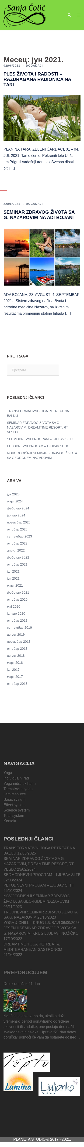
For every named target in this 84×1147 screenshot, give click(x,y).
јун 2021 (13, 578)
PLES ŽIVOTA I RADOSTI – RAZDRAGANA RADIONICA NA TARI (37, 79)
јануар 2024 (16, 515)
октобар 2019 (17, 620)
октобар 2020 (17, 599)
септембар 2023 (19, 536)
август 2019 (16, 634)
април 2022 (16, 550)
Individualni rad (16, 778)
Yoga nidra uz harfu (20, 784)
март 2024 (15, 501)
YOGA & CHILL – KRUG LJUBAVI (32, 923)
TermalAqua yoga (18, 789)
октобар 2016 (17, 683)
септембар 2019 (19, 627)
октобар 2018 (17, 648)
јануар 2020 (16, 613)
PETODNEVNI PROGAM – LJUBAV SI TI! (37, 446)
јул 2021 (13, 571)
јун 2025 (13, 494)
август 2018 (16, 655)
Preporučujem (25, 972)
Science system (17, 810)
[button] (69, 15)
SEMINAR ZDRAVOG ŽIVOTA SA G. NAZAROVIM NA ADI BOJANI (39, 214)
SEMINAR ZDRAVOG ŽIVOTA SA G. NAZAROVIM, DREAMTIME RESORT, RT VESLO (37, 427)
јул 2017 (13, 669)
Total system (14, 816)
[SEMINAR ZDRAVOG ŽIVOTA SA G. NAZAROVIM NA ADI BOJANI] (42, 257)
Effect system (14, 805)
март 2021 (15, 585)
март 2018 (15, 662)
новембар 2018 (19, 641)
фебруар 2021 (18, 592)
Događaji (34, 65)
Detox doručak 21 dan (22, 984)
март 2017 (15, 676)
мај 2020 (13, 606)
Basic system (14, 799)
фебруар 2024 (18, 508)
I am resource (15, 794)
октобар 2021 (17, 564)
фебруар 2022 (18, 557)
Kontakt (10, 821)
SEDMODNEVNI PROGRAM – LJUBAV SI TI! (40, 439)
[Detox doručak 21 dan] (15, 1000)
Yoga (8, 773)
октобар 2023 (17, 529)
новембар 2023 (19, 522)
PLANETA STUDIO (29, 1139)
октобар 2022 (17, 543)
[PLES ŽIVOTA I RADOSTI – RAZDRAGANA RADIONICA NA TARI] (42, 118)
